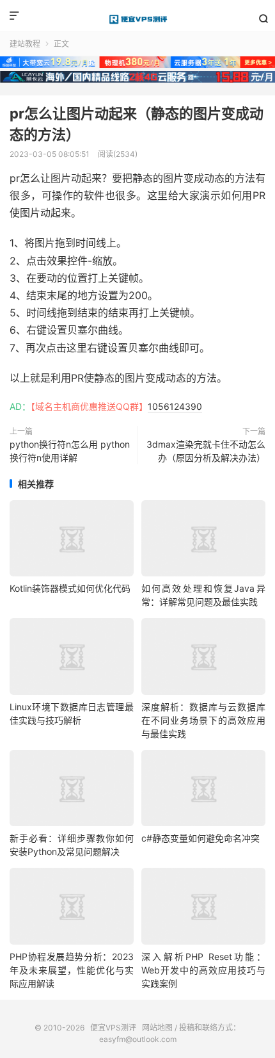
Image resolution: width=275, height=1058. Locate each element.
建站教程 (25, 44)
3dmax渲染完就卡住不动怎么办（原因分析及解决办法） (205, 451)
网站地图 (157, 1027)
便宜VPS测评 (137, 19)
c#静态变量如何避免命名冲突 (200, 838)
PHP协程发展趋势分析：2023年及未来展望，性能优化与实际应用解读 (72, 970)
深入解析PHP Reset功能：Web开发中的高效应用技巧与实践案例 (203, 970)
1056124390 (175, 406)
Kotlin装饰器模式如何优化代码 (70, 588)
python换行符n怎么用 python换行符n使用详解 (70, 451)
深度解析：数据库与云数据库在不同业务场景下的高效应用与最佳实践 (203, 720)
